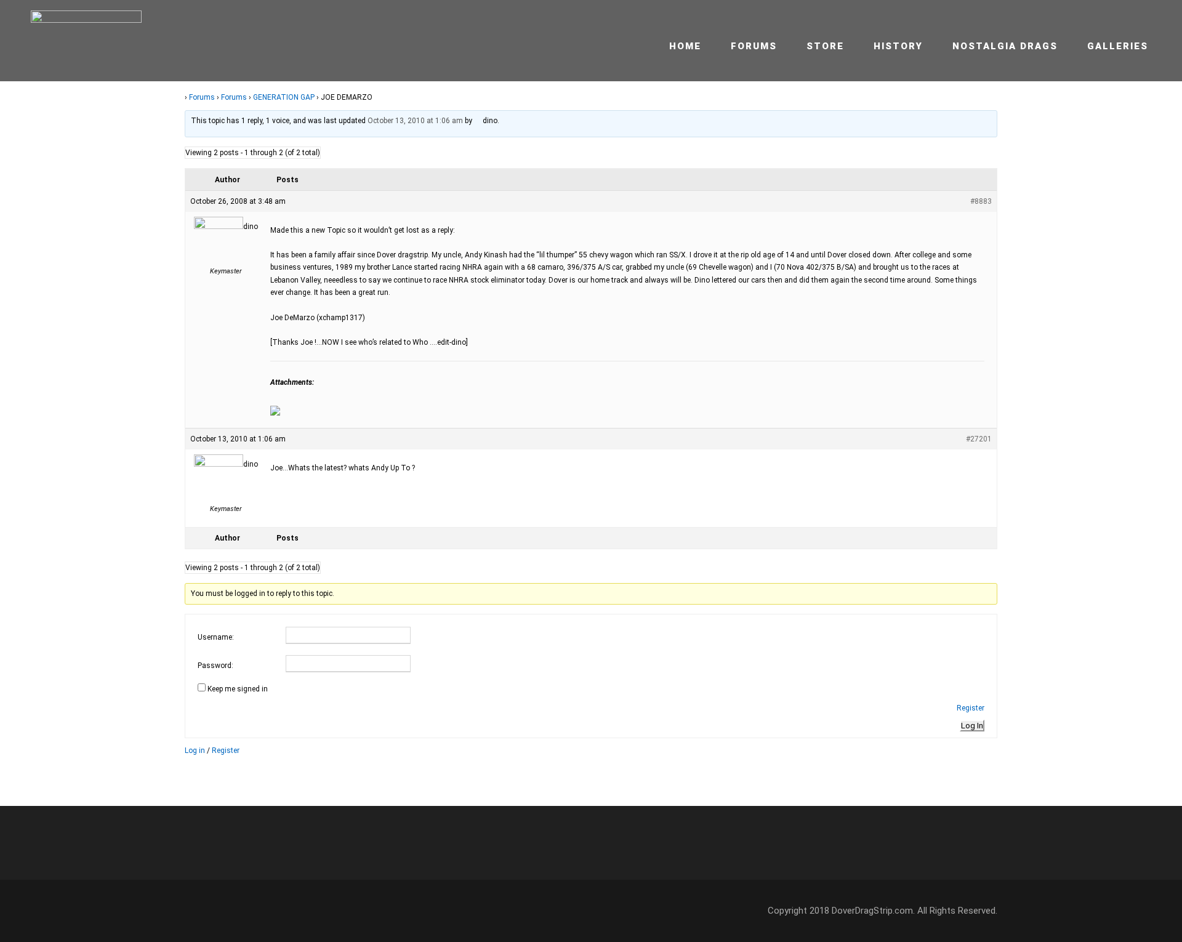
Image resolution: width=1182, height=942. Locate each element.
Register (970, 708)
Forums (754, 46)
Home (685, 46)
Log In (972, 725)
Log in (195, 750)
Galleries (1117, 46)
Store (825, 46)
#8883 (981, 201)
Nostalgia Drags (1005, 46)
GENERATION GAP (284, 97)
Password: (215, 665)
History (898, 46)
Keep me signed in (237, 689)
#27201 (979, 439)
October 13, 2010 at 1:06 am (415, 120)
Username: (216, 637)
